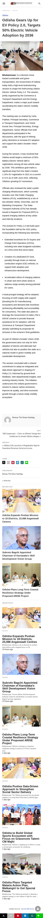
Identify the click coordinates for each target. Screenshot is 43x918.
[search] (39, 3)
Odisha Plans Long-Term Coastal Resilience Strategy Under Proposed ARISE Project (20, 592)
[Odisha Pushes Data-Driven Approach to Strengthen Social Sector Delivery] (21, 767)
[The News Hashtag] (21, 3)
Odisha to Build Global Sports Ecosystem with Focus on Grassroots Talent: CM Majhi (21, 837)
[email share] (8, 462)
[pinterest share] (12, 462)
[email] (10, 915)
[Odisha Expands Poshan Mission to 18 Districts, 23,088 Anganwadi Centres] (21, 500)
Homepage (6, 10)
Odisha (15, 10)
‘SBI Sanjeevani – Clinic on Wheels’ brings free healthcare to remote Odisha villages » (21, 434)
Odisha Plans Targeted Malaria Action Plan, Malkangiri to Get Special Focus (18, 887)
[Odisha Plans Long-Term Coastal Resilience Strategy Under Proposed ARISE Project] (21, 575)
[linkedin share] (17, 462)
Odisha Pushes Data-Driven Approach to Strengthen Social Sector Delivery (20, 789)
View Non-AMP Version (27, 909)
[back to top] (38, 909)
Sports (5, 827)
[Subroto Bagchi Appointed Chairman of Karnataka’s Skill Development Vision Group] (21, 538)
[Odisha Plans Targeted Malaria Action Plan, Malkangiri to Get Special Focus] (21, 864)
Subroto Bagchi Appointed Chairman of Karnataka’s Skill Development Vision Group (18, 555)
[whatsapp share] (22, 462)
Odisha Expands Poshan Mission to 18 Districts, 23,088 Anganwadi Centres (20, 518)
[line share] (26, 462)
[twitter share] (3, 462)
